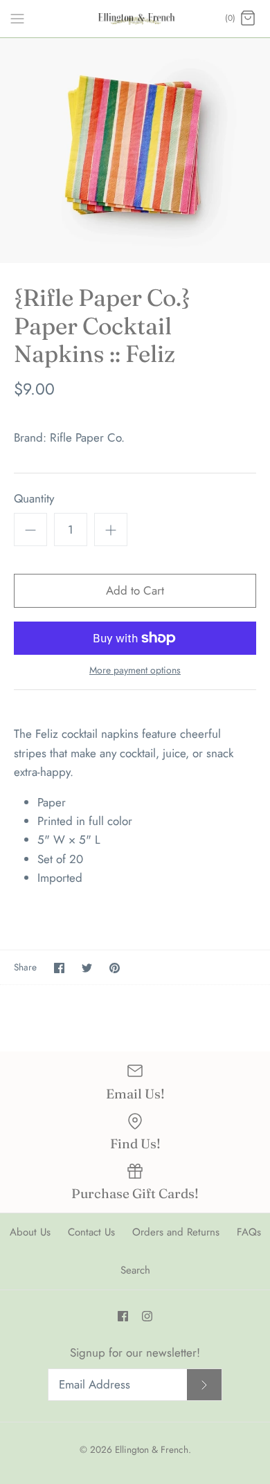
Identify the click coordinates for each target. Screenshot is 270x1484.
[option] (135, 150)
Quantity (34, 499)
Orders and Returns (175, 1232)
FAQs (249, 1232)
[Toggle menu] (17, 18)
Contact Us (91, 1232)
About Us (30, 1232)
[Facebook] (123, 1316)
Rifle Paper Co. (87, 437)
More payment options (135, 670)
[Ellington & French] (135, 18)
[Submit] (204, 1384)
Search (135, 1270)
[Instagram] (147, 1316)
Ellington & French (151, 1449)
